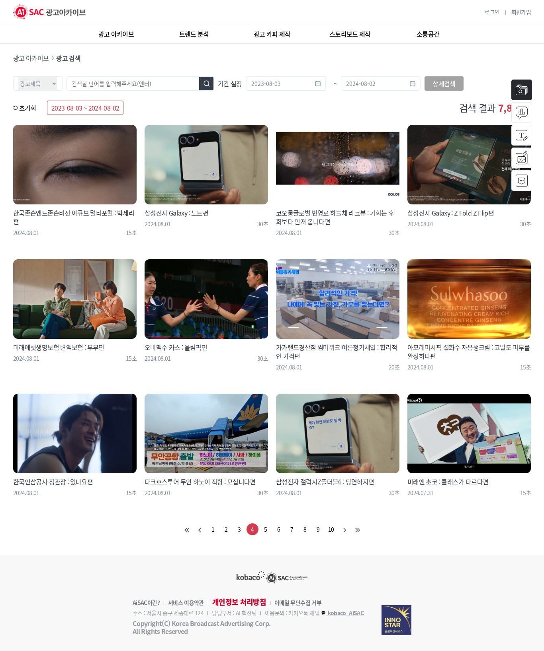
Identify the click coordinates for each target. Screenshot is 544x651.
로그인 (492, 12)
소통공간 (428, 34)
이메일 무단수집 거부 (297, 602)
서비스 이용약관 (186, 602)
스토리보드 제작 (350, 34)
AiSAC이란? (146, 602)
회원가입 (521, 12)
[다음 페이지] (344, 529)
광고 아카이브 (116, 34)
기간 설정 (230, 83)
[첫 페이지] (187, 529)
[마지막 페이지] (358, 529)
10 (331, 529)
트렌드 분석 (194, 34)
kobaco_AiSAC (345, 613)
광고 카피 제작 (272, 34)
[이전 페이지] (200, 529)
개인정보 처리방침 (239, 602)
